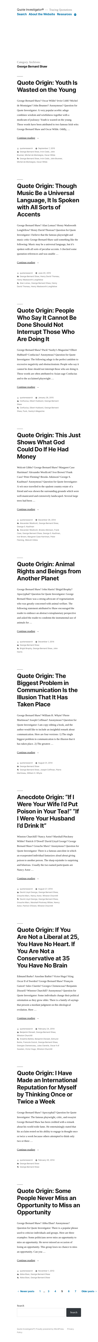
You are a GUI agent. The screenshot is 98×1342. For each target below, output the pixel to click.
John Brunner (56, 158)
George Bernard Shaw (29, 152)
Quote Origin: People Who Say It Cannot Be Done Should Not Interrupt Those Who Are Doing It (46, 325)
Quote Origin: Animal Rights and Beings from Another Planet (49, 571)
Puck (25, 411)
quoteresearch (26, 148)
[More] (75, 14)
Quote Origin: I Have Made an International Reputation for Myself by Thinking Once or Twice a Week (47, 1087)
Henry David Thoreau (49, 276)
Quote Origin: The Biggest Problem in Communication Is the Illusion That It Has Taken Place (47, 690)
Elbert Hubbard (36, 401)
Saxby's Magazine (36, 411)
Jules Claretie (43, 1045)
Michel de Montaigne (34, 155)
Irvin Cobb (44, 152)
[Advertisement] (49, 34)
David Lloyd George (28, 892)
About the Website (42, 14)
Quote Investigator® (30, 9)
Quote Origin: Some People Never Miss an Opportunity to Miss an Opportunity (48, 1201)
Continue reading (28, 138)
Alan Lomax (25, 283)
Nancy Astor (36, 896)
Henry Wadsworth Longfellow (30, 280)
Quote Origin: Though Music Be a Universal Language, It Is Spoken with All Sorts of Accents (48, 200)
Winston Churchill (50, 896)
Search (22, 14)
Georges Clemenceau (26, 1045)
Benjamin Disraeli (27, 1032)
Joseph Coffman (47, 770)
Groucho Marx (23, 896)
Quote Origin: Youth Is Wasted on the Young (47, 86)
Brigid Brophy (26, 648)
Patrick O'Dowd (29, 906)
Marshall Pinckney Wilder (42, 902)
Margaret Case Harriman (38, 537)
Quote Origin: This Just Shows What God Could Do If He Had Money (49, 445)
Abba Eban (25, 1274)
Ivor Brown (21, 537)
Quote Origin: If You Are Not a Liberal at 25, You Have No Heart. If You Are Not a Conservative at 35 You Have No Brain (48, 947)
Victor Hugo (30, 1049)
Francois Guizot (30, 1042)
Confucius (24, 401)
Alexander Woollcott (29, 523)
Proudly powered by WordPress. (50, 1329)
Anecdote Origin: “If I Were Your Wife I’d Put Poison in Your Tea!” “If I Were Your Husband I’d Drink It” (48, 811)
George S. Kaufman (25, 526)
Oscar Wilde (49, 155)
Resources (64, 14)
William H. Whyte (34, 773)
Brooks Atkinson (46, 530)
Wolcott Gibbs (31, 540)
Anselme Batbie (27, 1039)
